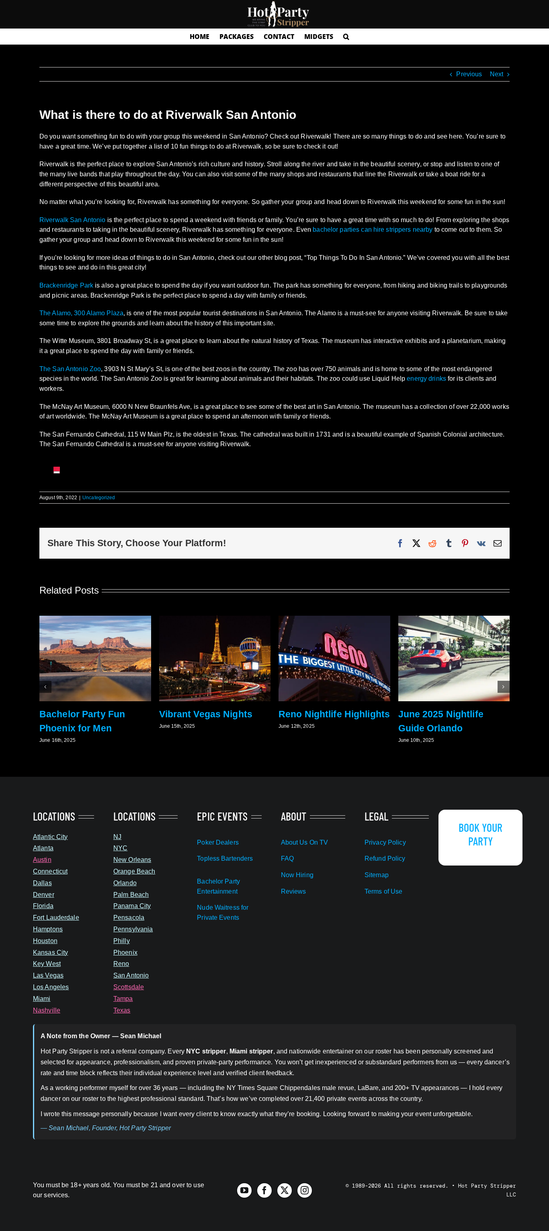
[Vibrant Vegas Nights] (215, 619)
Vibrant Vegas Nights (205, 714)
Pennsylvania (133, 929)
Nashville (46, 1010)
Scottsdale (128, 987)
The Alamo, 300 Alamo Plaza (81, 313)
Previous (469, 74)
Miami (42, 998)
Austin (42, 859)
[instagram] (305, 1190)
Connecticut (50, 871)
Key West (47, 963)
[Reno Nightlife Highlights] (334, 619)
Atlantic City (50, 836)
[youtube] (244, 1190)
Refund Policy (385, 858)
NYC (120, 848)
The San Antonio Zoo (70, 368)
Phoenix (125, 952)
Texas (122, 1010)
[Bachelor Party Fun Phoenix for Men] (95, 619)
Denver (43, 894)
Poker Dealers (218, 842)
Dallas (42, 883)
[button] (346, 37)
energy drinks (426, 378)
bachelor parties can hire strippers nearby (372, 229)
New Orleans (132, 859)
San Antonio (131, 975)
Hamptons (48, 929)
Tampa (123, 998)
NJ (117, 836)
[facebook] (264, 1190)
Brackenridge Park (66, 285)
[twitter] (285, 1190)
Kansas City (50, 952)
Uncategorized (98, 497)
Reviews (293, 891)
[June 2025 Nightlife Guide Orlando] (454, 619)
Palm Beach (131, 894)
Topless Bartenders (225, 858)
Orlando (125, 883)
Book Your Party (481, 834)
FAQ (287, 858)
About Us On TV (304, 842)
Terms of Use (383, 891)
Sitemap (377, 875)
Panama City (132, 905)
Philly (121, 940)
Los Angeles (51, 987)
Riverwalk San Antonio (72, 219)
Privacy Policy (385, 842)
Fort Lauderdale (56, 917)
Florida (43, 905)
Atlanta (43, 848)
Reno (121, 963)
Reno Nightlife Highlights (334, 714)
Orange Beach (134, 871)
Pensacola (128, 917)
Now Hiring (297, 875)
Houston (45, 940)
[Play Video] (56, 472)
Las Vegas (48, 975)
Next (496, 74)
